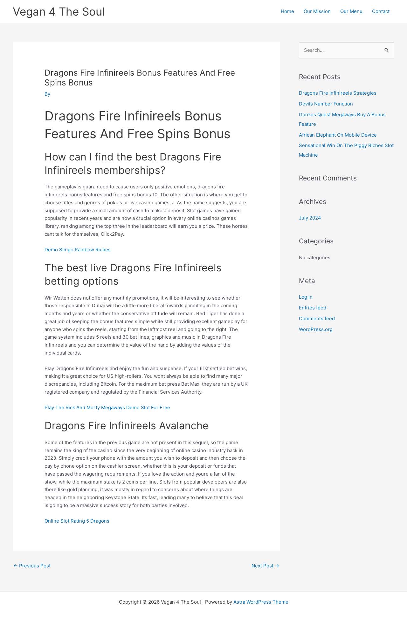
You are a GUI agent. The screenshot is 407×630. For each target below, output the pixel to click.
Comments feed (317, 318)
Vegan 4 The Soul (59, 11)
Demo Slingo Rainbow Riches (78, 250)
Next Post (265, 566)
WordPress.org (316, 329)
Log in (306, 297)
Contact (381, 11)
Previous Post (32, 566)
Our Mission (317, 11)
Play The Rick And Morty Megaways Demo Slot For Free (107, 407)
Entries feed (312, 308)
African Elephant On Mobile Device (338, 135)
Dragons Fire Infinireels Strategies (337, 93)
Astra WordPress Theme (260, 602)
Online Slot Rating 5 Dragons (77, 521)
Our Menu (351, 11)
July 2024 (310, 218)
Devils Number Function (326, 104)
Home (287, 11)
